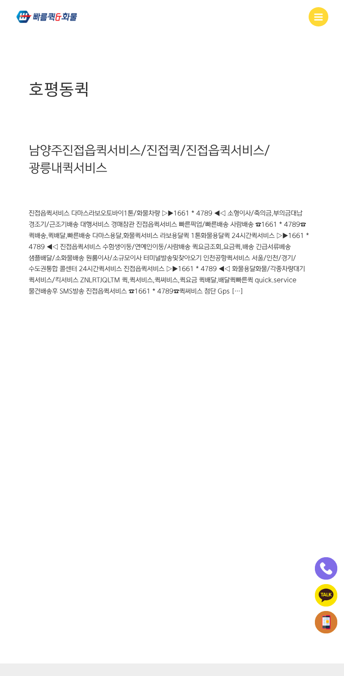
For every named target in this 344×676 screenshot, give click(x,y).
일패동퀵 (147, 187)
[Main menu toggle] (318, 17)
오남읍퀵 (121, 187)
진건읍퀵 (201, 187)
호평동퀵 (282, 187)
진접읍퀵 (228, 187)
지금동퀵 (174, 187)
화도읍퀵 (40, 196)
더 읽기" (40, 312)
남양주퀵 (67, 187)
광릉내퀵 (40, 187)
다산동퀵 (94, 187)
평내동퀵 (255, 187)
